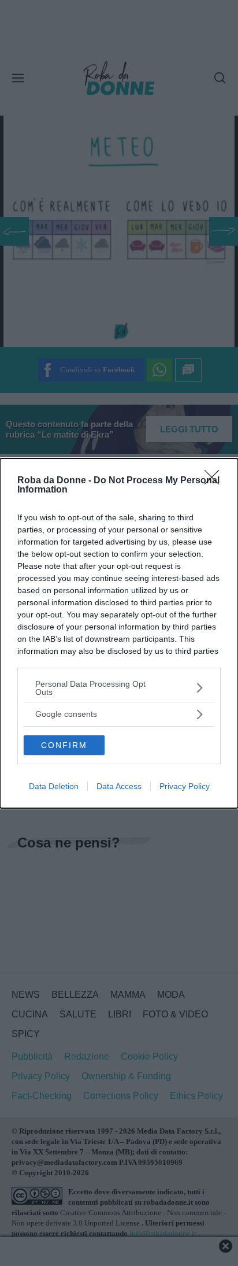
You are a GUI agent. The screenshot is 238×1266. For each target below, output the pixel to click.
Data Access (119, 786)
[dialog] (119, 633)
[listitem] (119, 688)
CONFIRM (64, 745)
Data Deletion (54, 786)
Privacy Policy (184, 786)
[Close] (215, 481)
